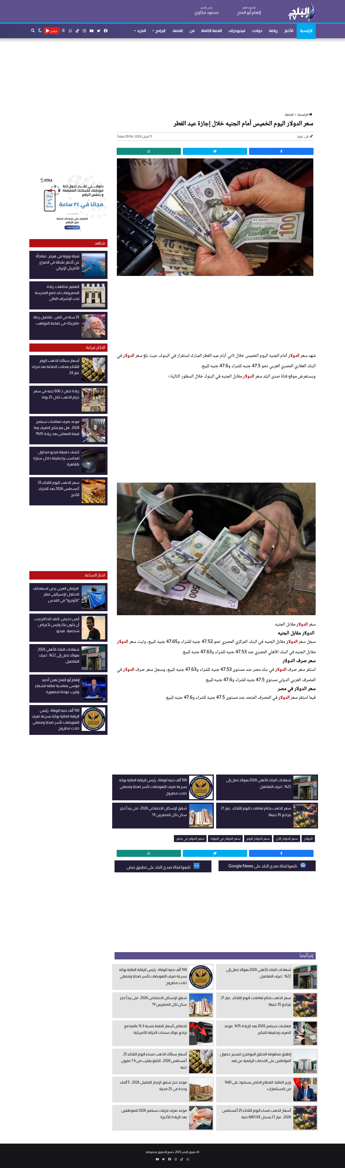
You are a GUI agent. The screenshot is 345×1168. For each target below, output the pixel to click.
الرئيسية (306, 31)
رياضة (273, 31)
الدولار (293, 356)
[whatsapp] (149, 151)
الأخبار (288, 31)
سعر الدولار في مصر (190, 838)
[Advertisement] (175, 76)
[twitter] (215, 151)
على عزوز (303, 136)
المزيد (141, 31)
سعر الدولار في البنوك (225, 838)
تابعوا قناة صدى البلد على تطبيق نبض (158, 867)
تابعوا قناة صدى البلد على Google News (263, 866)
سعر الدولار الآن (287, 838)
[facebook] (281, 151)
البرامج (160, 31)
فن (192, 31)
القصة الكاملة (211, 31)
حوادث (257, 31)
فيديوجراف (237, 31)
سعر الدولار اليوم (258, 838)
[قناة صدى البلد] (302, 11)
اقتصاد (177, 31)
